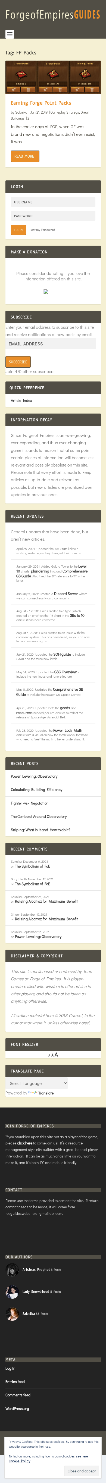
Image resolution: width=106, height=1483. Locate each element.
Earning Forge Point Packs (41, 103)
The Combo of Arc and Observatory (39, 816)
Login (18, 230)
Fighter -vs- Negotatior (29, 803)
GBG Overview (65, 671)
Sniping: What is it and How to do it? (40, 829)
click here (24, 1143)
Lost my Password (42, 229)
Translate (46, 1093)
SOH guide (62, 654)
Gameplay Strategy (65, 112)
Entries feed (15, 1381)
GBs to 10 (77, 615)
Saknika (21, 112)
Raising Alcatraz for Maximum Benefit (46, 901)
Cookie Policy (19, 1460)
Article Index (21, 400)
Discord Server (66, 593)
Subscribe (18, 362)
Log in (10, 1368)
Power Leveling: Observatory (34, 776)
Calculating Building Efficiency (36, 789)
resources (24, 712)
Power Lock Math (67, 730)
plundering (40, 571)
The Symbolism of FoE (32, 866)
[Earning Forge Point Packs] (53, 77)
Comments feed (17, 1394)
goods (65, 707)
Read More (24, 156)
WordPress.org (17, 1408)
